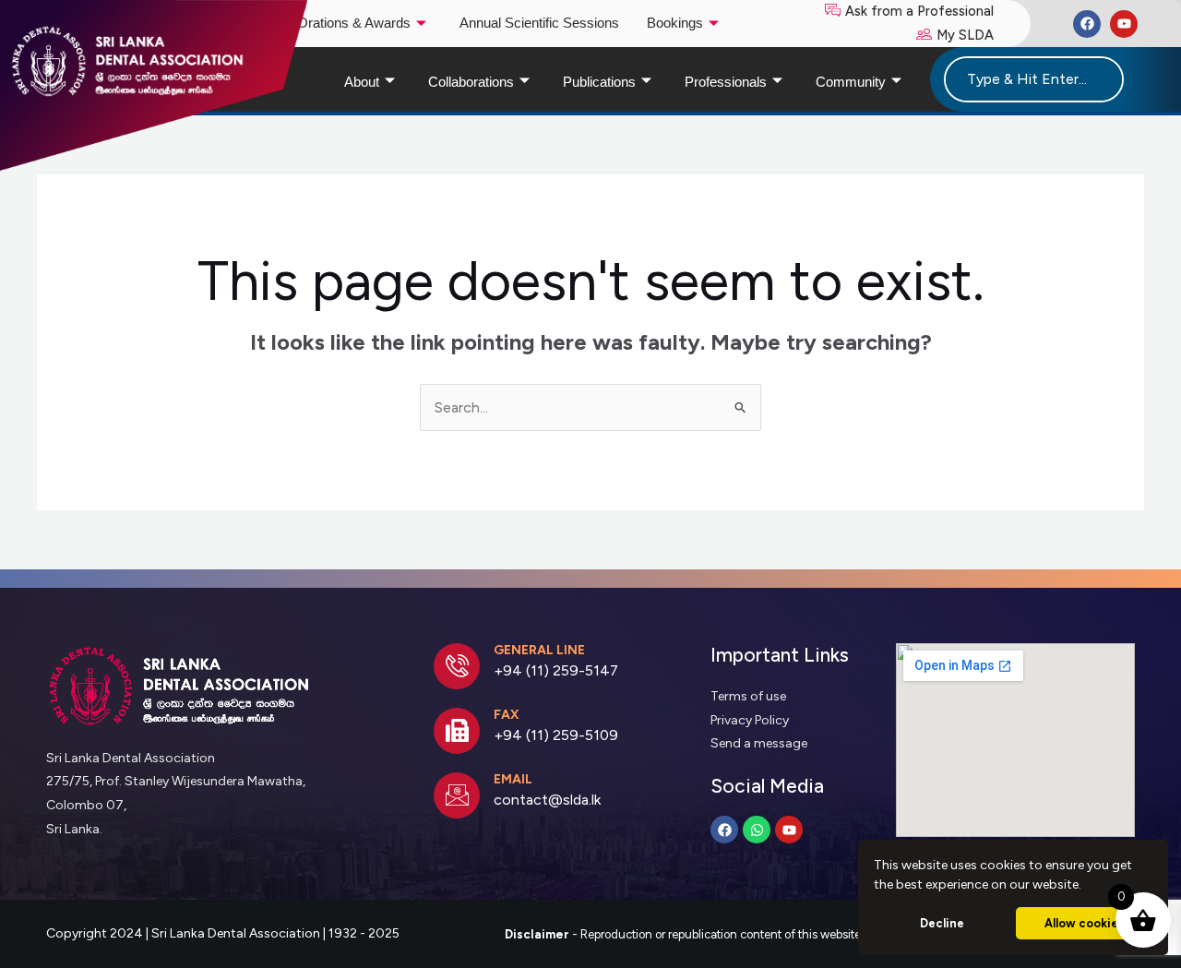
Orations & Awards (354, 23)
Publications (599, 82)
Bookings (675, 23)
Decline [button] (942, 923)
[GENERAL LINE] (457, 666)
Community (851, 82)
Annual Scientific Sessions (539, 23)
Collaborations (471, 82)
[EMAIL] (457, 795)
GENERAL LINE (539, 650)
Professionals (726, 82)
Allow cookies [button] (1084, 923)
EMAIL (513, 779)
